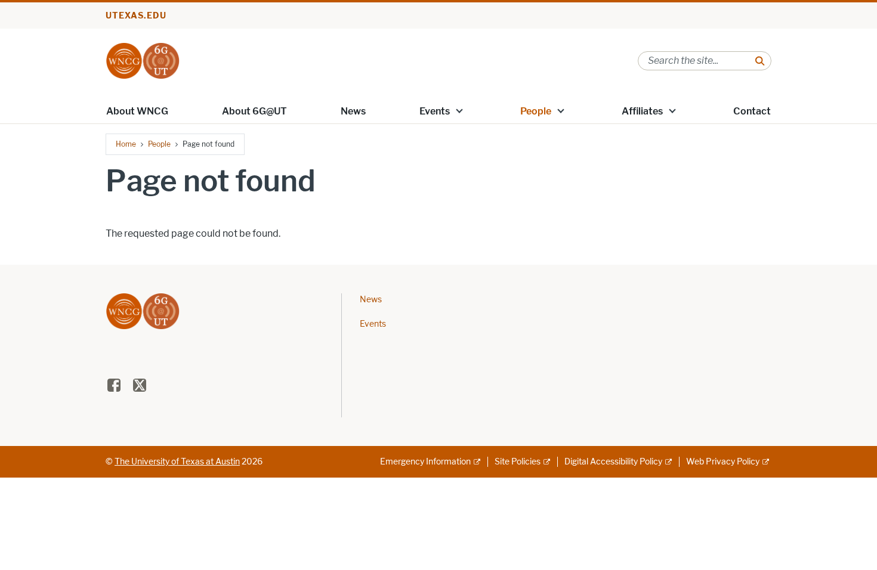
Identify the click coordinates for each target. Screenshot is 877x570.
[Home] (143, 60)
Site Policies (518, 462)
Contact (752, 111)
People (535, 111)
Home (126, 144)
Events (434, 111)
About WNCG (137, 111)
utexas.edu (136, 16)
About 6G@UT (254, 111)
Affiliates (642, 111)
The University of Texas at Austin (177, 462)
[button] (459, 110)
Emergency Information (425, 462)
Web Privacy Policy (722, 462)
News (353, 111)
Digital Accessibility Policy (613, 462)
